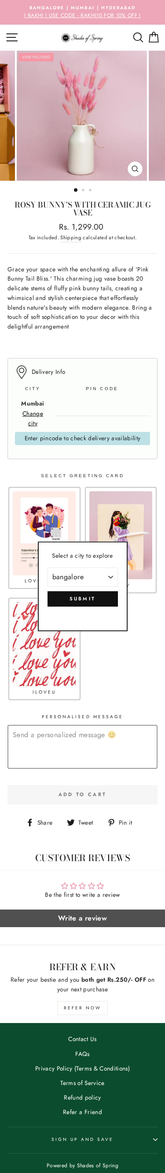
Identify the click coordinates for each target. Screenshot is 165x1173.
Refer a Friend (82, 1111)
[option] (82, 12)
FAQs (82, 1053)
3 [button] (91, 191)
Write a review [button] (82, 918)
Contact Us (82, 1038)
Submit (83, 598)
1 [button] (76, 190)
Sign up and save (82, 1139)
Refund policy (82, 1097)
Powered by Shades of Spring (82, 1165)
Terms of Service (82, 1082)
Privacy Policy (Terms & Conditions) (82, 1068)
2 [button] (84, 191)
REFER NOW (82, 1008)
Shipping (70, 237)
